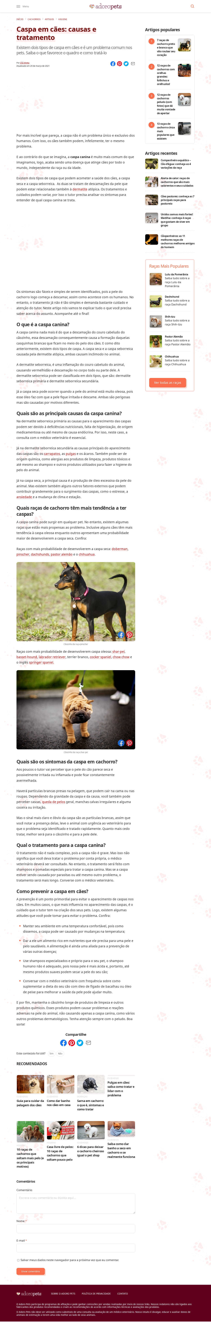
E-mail (21, 1240)
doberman (120, 549)
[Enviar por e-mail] (132, 64)
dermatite (80, 189)
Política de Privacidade (96, 1293)
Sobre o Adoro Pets (63, 1293)
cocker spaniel (100, 657)
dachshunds (40, 554)
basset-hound (26, 657)
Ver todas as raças (167, 382)
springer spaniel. (41, 662)
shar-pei (118, 651)
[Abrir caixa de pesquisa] (192, 6)
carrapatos (52, 454)
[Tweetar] (126, 64)
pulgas (71, 454)
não (60, 1053)
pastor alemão (62, 554)
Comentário (24, 1190)
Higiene (62, 19)
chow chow (121, 657)
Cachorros (34, 19)
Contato (122, 1293)
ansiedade (24, 497)
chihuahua (87, 554)
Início (19, 19)
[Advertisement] (75, 96)
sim (52, 1053)
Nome (21, 1221)
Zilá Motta (24, 62)
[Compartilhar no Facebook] (121, 635)
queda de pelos (53, 802)
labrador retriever (52, 657)
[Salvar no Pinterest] (129, 635)
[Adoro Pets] (105, 6)
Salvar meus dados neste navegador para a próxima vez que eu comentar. (70, 1260)
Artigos (49, 19)
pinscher (22, 554)
